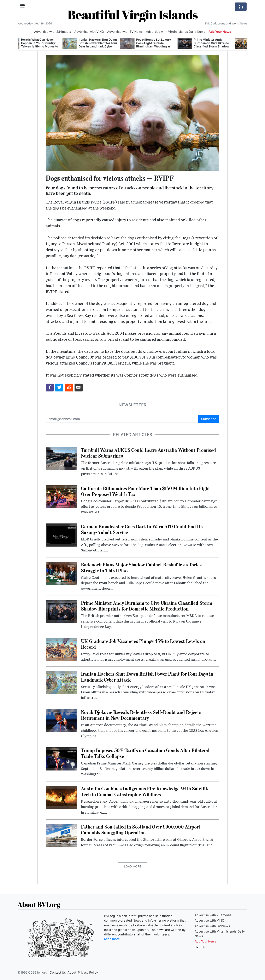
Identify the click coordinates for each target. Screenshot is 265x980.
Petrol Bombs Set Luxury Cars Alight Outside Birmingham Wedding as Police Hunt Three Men (108, 45)
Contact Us (58, 972)
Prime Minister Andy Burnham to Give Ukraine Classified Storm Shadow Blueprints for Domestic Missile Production (166, 46)
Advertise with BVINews (125, 32)
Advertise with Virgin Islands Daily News (175, 32)
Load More (132, 866)
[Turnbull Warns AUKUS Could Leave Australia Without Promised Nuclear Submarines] (61, 458)
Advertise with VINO (89, 32)
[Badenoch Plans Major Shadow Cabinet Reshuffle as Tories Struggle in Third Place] (61, 573)
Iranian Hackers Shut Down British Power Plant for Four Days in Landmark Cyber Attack (53, 45)
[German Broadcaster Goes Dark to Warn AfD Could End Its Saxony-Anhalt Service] (61, 535)
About (71, 972)
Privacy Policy (88, 972)
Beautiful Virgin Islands (132, 14)
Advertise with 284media (52, 32)
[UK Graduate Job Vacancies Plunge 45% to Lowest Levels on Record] (61, 649)
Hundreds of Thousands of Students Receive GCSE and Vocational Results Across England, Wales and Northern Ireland (226, 46)
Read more (112, 939)
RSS (202, 947)
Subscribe (209, 419)
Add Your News (219, 32)
